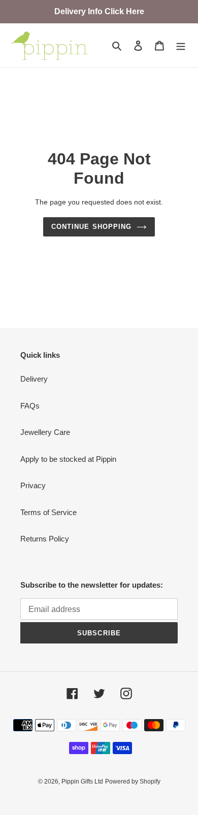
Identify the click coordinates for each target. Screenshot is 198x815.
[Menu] (180, 45)
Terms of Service (48, 512)
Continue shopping (91, 226)
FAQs (30, 405)
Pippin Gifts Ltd (82, 781)
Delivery (34, 379)
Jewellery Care (45, 432)
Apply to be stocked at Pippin (68, 459)
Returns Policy (44, 538)
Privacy (33, 485)
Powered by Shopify (132, 781)
